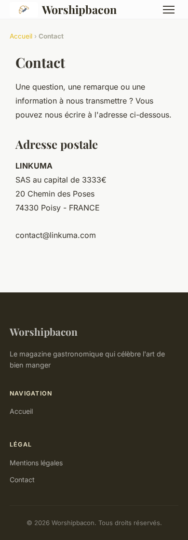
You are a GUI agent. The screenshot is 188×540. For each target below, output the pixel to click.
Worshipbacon (79, 9)
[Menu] (168, 9)
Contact (22, 479)
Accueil (21, 36)
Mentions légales (36, 463)
